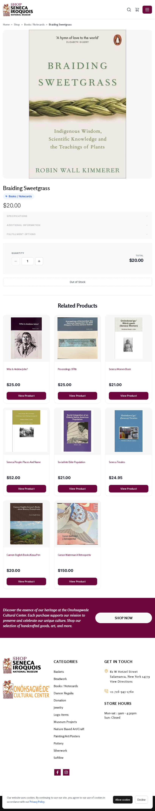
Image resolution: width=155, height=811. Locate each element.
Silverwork (60, 750)
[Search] (129, 10)
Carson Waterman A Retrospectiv (74, 554)
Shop (17, 24)
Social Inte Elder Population (71, 462)
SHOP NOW (124, 618)
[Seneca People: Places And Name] (26, 431)
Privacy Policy (37, 801)
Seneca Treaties (117, 462)
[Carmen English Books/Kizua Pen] (26, 524)
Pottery (58, 743)
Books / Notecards (34, 24)
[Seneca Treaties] (128, 431)
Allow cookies (122, 799)
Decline (141, 799)
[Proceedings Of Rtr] (77, 338)
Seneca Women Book (120, 369)
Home (6, 24)
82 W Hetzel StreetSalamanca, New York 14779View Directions (130, 676)
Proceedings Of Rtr (67, 369)
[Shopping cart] (137, 9)
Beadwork (60, 679)
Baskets (59, 672)
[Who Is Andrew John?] (26, 338)
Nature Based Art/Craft (69, 729)
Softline (59, 758)
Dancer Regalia (63, 693)
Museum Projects (65, 722)
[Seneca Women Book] (128, 338)
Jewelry (58, 707)
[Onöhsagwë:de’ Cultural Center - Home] (64, 9)
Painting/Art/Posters (67, 736)
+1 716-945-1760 (122, 691)
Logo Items (61, 715)
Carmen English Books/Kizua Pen (23, 554)
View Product (26, 395)
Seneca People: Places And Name (23, 462)
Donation (60, 700)
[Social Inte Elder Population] (77, 431)
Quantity (18, 253)
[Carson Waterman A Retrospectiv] (77, 524)
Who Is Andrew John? (17, 369)
